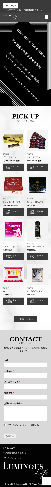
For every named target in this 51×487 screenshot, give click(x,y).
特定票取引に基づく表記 (14, 452)
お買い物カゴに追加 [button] (36, 212)
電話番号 (9, 392)
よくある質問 (9, 447)
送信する (10, 436)
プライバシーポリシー (13, 458)
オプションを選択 (12, 167)
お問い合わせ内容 (13, 403)
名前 (7, 360)
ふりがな (9, 371)
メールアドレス (12, 382)
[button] (46, 17)
